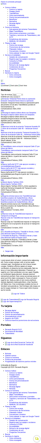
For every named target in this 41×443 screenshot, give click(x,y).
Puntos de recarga (16, 45)
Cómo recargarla (15, 77)
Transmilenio (9, 333)
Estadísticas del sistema (18, 39)
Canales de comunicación (18, 57)
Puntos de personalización (19, 17)
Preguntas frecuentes (17, 69)
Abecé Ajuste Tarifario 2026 (11, 184)
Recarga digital (14, 23)
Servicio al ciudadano (12, 55)
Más (2, 111)
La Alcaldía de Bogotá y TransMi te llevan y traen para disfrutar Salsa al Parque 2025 (19, 237)
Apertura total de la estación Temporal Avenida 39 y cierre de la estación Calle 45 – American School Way (20, 133)
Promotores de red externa (19, 47)
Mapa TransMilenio (16, 31)
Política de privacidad (13, 360)
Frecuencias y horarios (17, 51)
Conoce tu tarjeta (15, 9)
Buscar (7, 71)
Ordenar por (5, 97)
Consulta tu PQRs (15, 61)
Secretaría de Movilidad (14, 331)
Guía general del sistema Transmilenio (23, 29)
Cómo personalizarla (16, 15)
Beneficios (13, 19)
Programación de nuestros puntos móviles (20, 362)
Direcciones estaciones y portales (21, 33)
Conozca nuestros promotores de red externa (22, 320)
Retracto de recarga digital (19, 65)
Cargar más (9, 251)
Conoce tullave (10, 7)
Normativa (13, 21)
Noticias (12, 25)
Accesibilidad (14, 63)
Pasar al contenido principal (11, 2)
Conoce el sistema (12, 27)
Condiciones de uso (16, 67)
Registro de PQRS (12, 318)
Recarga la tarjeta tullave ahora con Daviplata (17, 115)
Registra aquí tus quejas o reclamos (22, 59)
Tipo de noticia (6, 95)
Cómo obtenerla (15, 75)
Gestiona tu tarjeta (12, 73)
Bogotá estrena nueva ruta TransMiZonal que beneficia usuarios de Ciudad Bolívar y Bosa (17, 201)
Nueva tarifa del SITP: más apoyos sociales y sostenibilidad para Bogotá (17, 169)
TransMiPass (14, 13)
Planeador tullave (15, 49)
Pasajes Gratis (14, 11)
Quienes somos (10, 356)
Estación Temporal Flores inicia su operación (17, 101)
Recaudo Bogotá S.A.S (13, 329)
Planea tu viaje (10, 43)
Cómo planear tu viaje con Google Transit (24, 53)
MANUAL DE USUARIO (17, 41)
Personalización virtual (13, 316)
